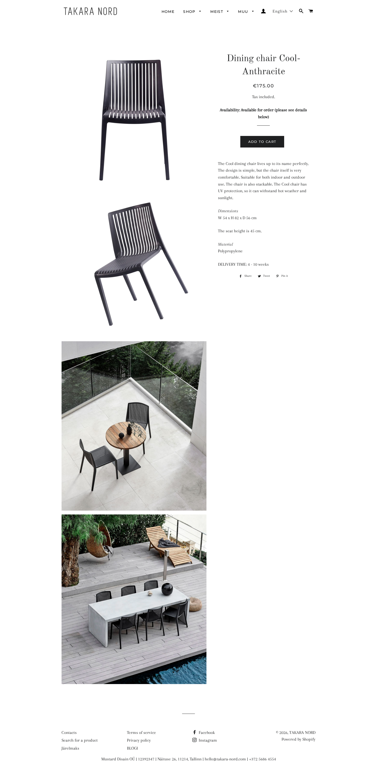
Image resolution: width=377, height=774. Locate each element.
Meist (217, 11)
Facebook (206, 732)
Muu (244, 11)
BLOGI (132, 748)
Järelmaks (70, 748)
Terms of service (141, 732)
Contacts (69, 732)
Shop (190, 11)
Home (168, 11)
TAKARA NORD (302, 732)
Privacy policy (139, 740)
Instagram (207, 740)
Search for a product (80, 740)
